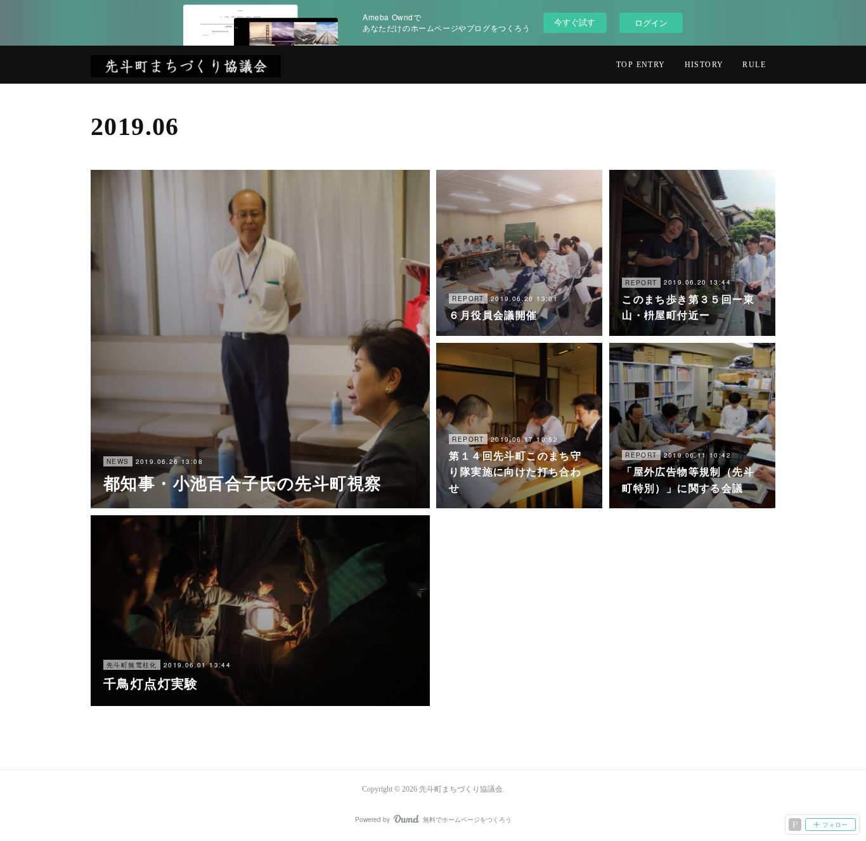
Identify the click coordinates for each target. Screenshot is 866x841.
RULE (754, 64)
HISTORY (704, 64)
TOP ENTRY (641, 64)
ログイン (651, 22)
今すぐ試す (574, 22)
